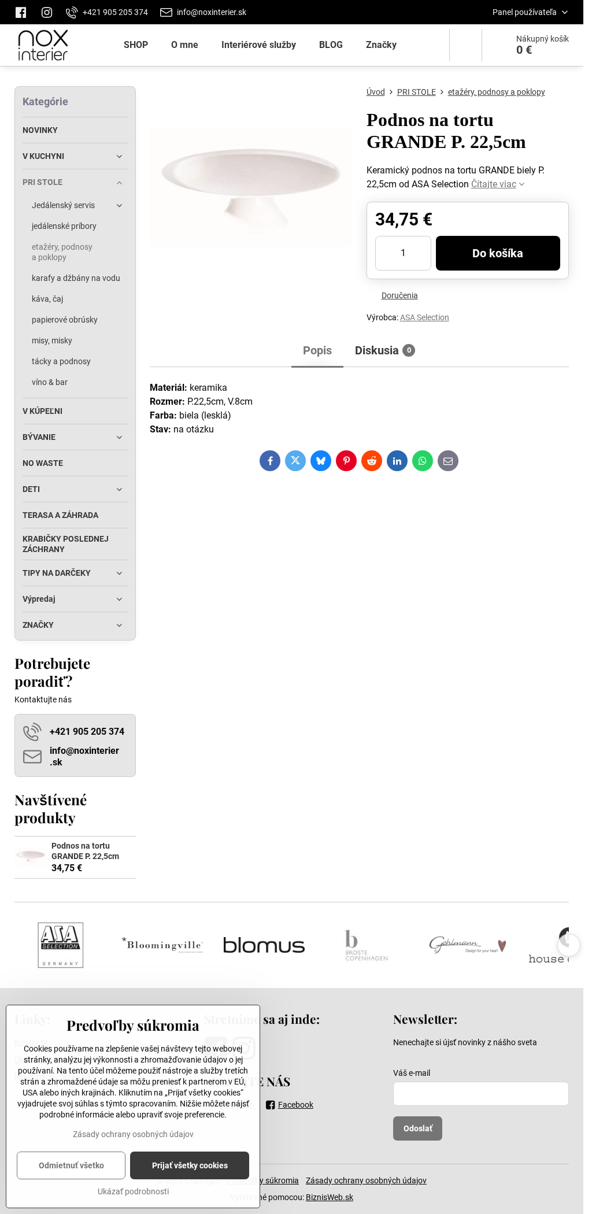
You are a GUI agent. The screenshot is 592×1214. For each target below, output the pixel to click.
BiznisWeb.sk (329, 1197)
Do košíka (497, 253)
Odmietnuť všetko (71, 1165)
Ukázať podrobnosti (133, 1191)
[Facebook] (24, 12)
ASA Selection (424, 317)
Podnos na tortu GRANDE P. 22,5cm (85, 851)
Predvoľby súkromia (263, 1180)
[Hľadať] (466, 45)
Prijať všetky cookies (190, 1165)
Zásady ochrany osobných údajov (366, 1180)
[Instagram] (47, 12)
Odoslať (418, 1128)
